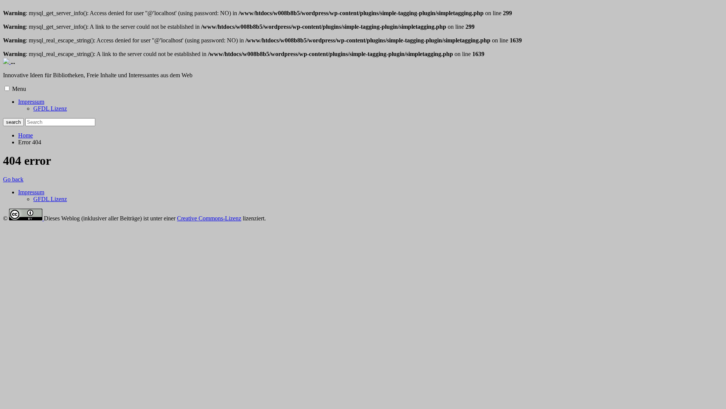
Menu (19, 89)
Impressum (31, 101)
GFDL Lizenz (50, 108)
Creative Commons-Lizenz (209, 218)
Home (25, 135)
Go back (13, 179)
